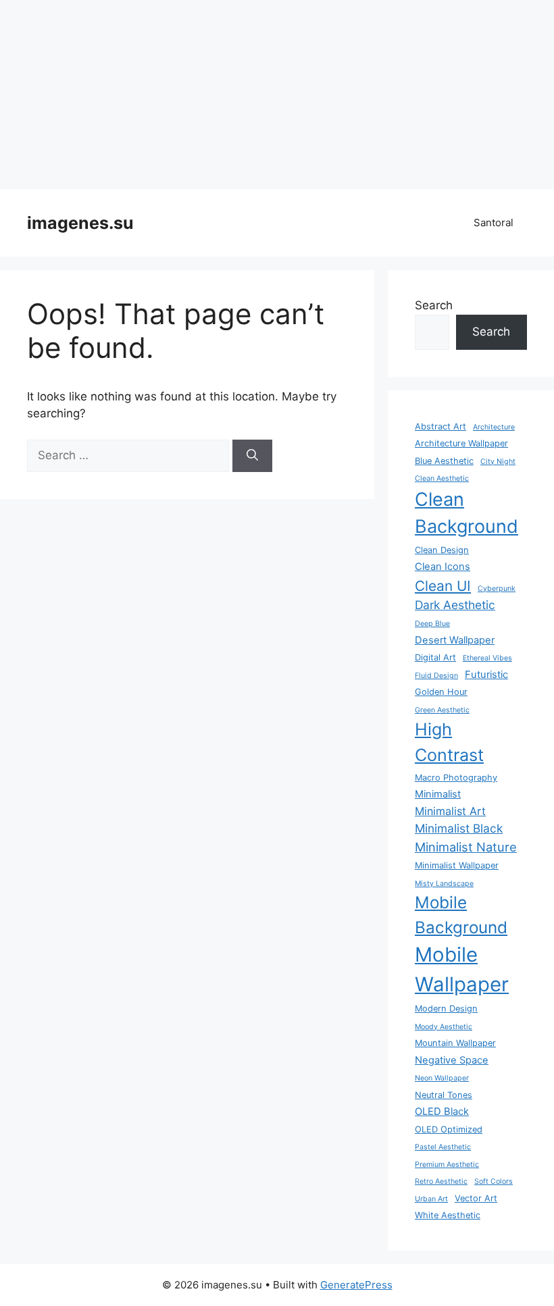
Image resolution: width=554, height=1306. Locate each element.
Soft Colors (493, 1181)
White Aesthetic (447, 1215)
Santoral (493, 222)
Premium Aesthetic (447, 1164)
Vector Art (476, 1198)
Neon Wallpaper (442, 1078)
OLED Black (442, 1111)
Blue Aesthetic (444, 461)
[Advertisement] (277, 94)
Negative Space (451, 1060)
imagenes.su (80, 223)
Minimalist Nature (466, 846)
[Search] (252, 456)
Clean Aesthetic (442, 478)
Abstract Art (440, 426)
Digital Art (435, 657)
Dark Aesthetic (455, 605)
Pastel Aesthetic (443, 1147)
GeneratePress (356, 1284)
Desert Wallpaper (455, 640)
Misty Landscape (444, 883)
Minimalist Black (459, 828)
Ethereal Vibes (487, 658)
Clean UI (443, 585)
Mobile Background (461, 915)
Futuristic (486, 675)
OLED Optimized (448, 1129)
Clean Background (466, 513)
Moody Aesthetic (443, 1026)
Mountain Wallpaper (455, 1043)
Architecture (494, 427)
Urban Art (431, 1199)
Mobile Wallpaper (462, 969)
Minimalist (438, 794)
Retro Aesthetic (441, 1181)
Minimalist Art (450, 811)
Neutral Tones (443, 1095)
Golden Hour (441, 692)
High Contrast (449, 742)
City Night (497, 461)
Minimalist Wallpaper (457, 865)
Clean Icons (442, 566)
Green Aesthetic (442, 710)
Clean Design (442, 550)
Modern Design (446, 1008)
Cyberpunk (496, 588)
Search (434, 305)
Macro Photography (456, 778)
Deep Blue (432, 623)
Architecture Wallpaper (461, 443)
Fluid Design (436, 675)
